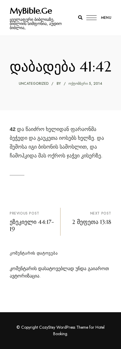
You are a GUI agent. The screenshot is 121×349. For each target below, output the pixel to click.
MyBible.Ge (31, 11)
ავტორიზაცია (24, 275)
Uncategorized (34, 83)
